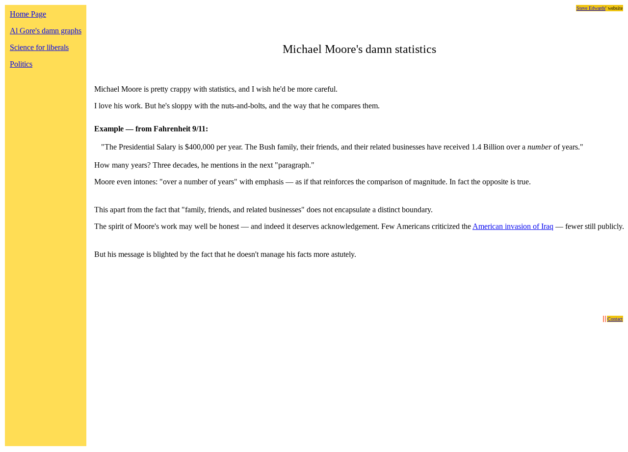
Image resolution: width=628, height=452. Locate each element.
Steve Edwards (590, 8)
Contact (615, 319)
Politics (21, 64)
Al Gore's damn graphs (45, 30)
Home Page (28, 14)
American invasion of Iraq (512, 226)
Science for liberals (39, 47)
